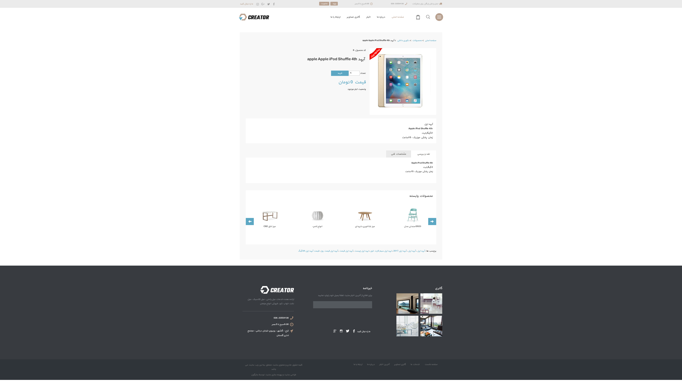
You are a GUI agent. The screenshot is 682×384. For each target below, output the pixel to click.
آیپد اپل (421, 251)
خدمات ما (415, 364)
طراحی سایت (289, 375)
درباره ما (381, 17)
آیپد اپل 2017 (399, 251)
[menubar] (366, 17)
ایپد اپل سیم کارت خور (381, 251)
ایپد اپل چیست (361, 251)
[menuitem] (397, 17)
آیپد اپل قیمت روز (329, 251)
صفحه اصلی (397, 17)
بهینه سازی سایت (273, 375)
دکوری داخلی (403, 40)
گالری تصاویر (353, 17)
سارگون (255, 375)
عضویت (324, 3)
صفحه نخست (430, 364)
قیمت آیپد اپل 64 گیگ (308, 251)
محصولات (417, 40)
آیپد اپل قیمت (346, 251)
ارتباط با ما (335, 17)
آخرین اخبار (384, 364)
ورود (334, 3)
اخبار (368, 17)
